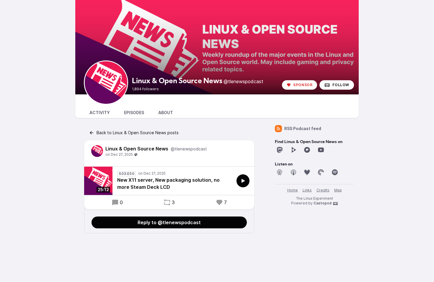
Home (292, 190)
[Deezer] (307, 172)
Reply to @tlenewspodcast (169, 222)
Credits (322, 190)
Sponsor (302, 85)
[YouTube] (321, 150)
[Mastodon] (279, 150)
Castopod (323, 203)
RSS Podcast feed (302, 128)
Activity (99, 112)
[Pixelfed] (307, 150)
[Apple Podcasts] (293, 172)
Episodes (134, 112)
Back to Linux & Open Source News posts (138, 132)
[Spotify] (335, 172)
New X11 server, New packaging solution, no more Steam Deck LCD (168, 183)
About (165, 112)
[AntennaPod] (279, 172)
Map (338, 190)
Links (307, 190)
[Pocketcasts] (321, 172)
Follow (340, 85)
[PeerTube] (293, 150)
